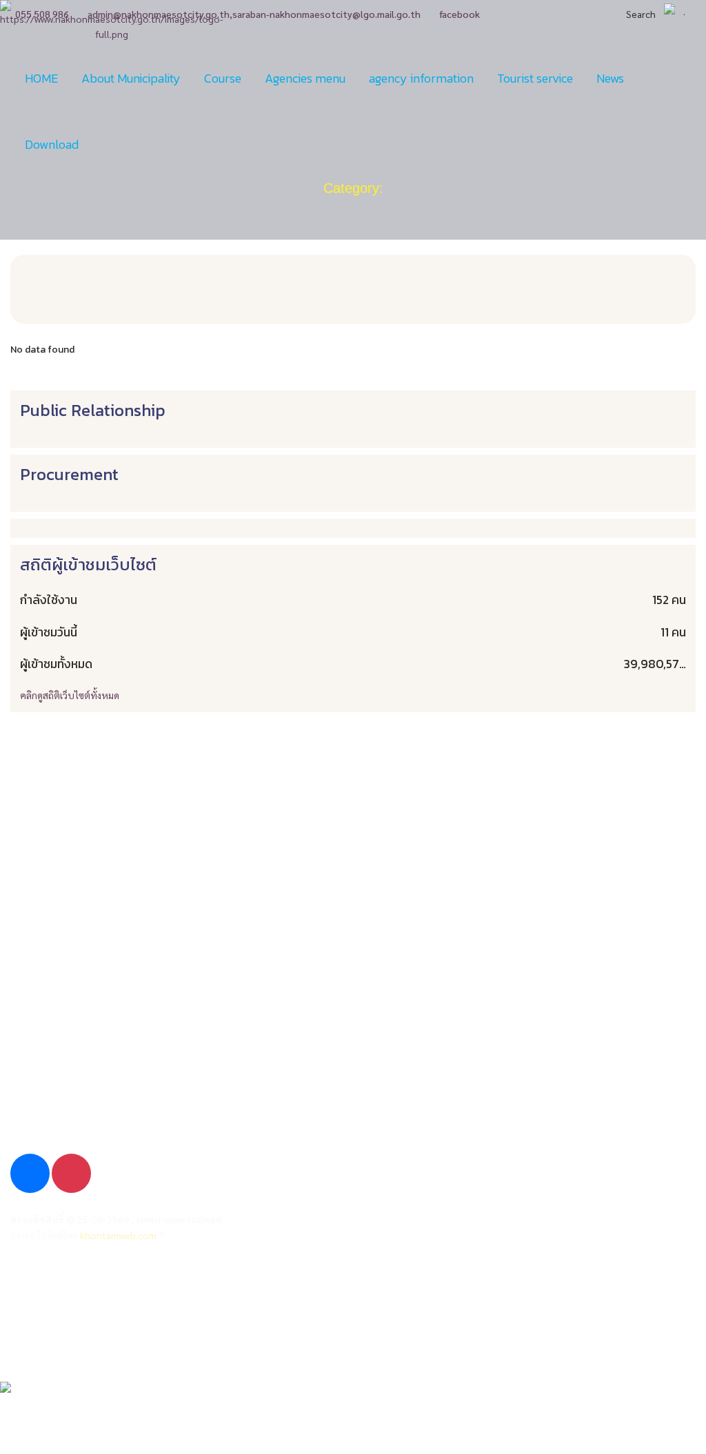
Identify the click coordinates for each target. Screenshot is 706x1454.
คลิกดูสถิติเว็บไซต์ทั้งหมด (69, 695)
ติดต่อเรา (31, 1338)
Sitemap (30, 1313)
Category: (353, 188)
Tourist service (535, 78)
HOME (41, 78)
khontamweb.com (118, 1235)
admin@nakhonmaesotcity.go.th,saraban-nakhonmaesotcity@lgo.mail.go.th (254, 14)
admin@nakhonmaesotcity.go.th (101, 1090)
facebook (459, 14)
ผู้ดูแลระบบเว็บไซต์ (53, 1287)
